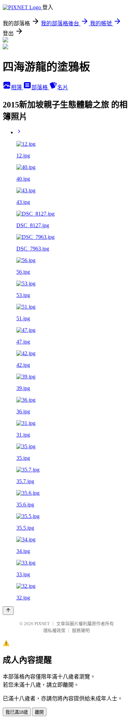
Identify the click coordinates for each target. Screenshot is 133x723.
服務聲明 (81, 630)
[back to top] (8, 610)
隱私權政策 (54, 630)
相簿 (17, 87)
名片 (62, 87)
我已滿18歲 (16, 712)
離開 (39, 712)
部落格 (40, 87)
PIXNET (42, 623)
